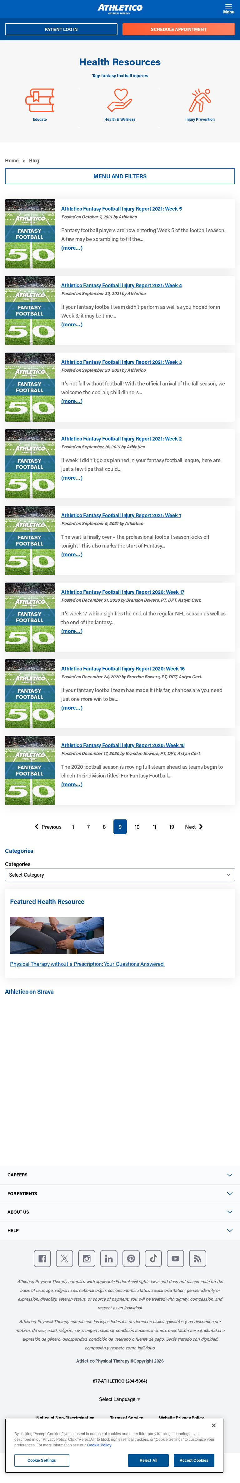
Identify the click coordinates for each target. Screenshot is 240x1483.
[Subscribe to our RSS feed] (197, 1258)
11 (155, 826)
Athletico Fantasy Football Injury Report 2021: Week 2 (121, 439)
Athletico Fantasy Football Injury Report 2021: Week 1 (121, 515)
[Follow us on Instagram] (86, 1258)
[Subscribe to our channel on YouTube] (175, 1258)
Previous (46, 828)
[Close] (214, 1425)
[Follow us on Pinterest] (131, 1258)
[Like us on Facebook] (42, 1258)
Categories (17, 863)
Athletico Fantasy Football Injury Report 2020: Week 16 (122, 668)
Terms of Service (126, 1418)
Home (11, 160)
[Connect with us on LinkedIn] (109, 1258)
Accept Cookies (194, 1460)
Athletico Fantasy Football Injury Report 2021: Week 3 (121, 362)
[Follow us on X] (64, 1258)
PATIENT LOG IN (61, 29)
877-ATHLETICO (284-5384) (120, 1381)
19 (171, 826)
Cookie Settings (42, 1460)
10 (137, 826)
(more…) (71, 247)
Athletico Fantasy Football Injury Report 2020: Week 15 (122, 745)
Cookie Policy (99, 1445)
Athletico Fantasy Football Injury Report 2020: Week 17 (122, 592)
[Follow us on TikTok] (153, 1258)
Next (190, 828)
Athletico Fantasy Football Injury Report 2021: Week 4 (121, 285)
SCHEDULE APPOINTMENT (178, 29)
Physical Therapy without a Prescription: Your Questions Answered (87, 963)
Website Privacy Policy (181, 1418)
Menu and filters (119, 176)
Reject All (148, 1460)
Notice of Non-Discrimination (65, 1418)
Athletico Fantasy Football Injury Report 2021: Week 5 (121, 209)
